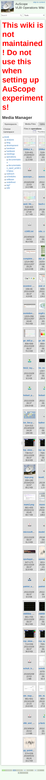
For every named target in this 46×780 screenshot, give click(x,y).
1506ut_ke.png (30, 149)
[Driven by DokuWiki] (23, 773)
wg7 (8, 185)
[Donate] (7, 770)
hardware (10, 151)
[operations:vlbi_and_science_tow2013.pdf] (29, 715)
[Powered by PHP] (18, 770)
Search (21, 15)
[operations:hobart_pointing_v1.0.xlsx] (29, 387)
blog (8, 143)
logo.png (29, 477)
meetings (10, 154)
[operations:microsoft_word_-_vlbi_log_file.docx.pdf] (29, 524)
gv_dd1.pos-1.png (32, 341)
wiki (8, 188)
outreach (10, 174)
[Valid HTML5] (28, 770)
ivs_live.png (29, 423)
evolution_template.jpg (34, 313)
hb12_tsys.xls (30, 368)
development (12, 145)
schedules (11, 176)
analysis (10, 140)
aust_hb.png (29, 204)
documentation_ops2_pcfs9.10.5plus (14, 168)
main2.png (29, 505)
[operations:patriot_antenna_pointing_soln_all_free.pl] (29, 579)
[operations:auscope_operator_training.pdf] (29, 169)
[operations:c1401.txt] (29, 224)
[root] (6, 137)
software (10, 179)
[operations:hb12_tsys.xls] (29, 360)
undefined (10, 182)
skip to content (39, 2)
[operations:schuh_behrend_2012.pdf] (29, 661)
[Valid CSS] (39, 770)
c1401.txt (29, 231)
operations (11, 157)
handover (10, 148)
